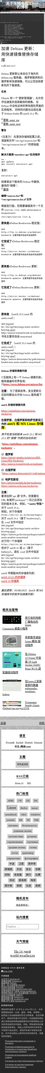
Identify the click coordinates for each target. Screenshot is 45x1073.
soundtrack (10, 814)
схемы (33, 847)
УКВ (36, 820)
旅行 (28, 874)
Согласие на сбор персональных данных (24, 1061)
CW (20, 800)
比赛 (37, 874)
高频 (37, 885)
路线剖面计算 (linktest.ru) (12, 997)
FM (35, 800)
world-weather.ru (22, 955)
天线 (19, 869)
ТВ (28, 820)
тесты (15, 852)
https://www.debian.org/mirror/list (22, 384)
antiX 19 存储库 (10, 580)
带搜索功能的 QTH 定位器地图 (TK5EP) (19, 993)
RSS (29, 783)
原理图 (8, 869)
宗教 (37, 869)
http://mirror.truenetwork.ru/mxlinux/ (22, 463)
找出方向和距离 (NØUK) (12, 995)
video (23, 814)
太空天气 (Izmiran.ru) (10, 979)
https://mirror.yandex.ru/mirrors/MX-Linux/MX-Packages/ (21, 459)
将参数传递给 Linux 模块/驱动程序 (33, 641)
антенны (13, 825)
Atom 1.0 (19, 783)
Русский (10, 742)
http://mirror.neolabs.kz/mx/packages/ (21, 482)
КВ (20, 820)
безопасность (29, 825)
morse (35, 808)
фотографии (31, 858)
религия (32, 836)
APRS (11, 800)
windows (35, 814)
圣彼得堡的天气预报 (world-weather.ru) (18, 991)
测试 (11, 880)
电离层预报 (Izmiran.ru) (11, 981)
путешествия (16, 836)
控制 (7, 874)
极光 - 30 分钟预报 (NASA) (13, 985)
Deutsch (29, 742)
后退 (3, 723)
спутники (32, 842)
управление (13, 858)
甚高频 (22, 880)
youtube (10, 820)
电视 (33, 880)
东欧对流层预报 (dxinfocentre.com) (16, 989)
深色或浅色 (22, 764)
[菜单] (42, 5)
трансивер (28, 852)
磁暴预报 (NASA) (9, 983)
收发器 (18, 874)
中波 (11, 863)
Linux (11, 807)
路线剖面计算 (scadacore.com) (14, 999)
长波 (28, 885)
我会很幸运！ (23, 905)
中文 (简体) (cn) (23, 746)
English (19, 742)
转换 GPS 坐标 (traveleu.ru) (13, 1001)
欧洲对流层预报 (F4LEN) (12, 987)
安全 (28, 869)
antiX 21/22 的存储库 (13, 577)
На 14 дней (22, 951)
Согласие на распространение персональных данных (19, 1066)
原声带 (32, 863)
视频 (19, 885)
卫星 (21, 863)
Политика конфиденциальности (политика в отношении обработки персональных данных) (21, 1049)
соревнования (15, 842)
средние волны (16, 847)
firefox (24, 808)
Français (38, 742)
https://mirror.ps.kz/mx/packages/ (19, 485)
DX (28, 800)
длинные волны (23, 831)
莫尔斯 (8, 885)
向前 (42, 723)
